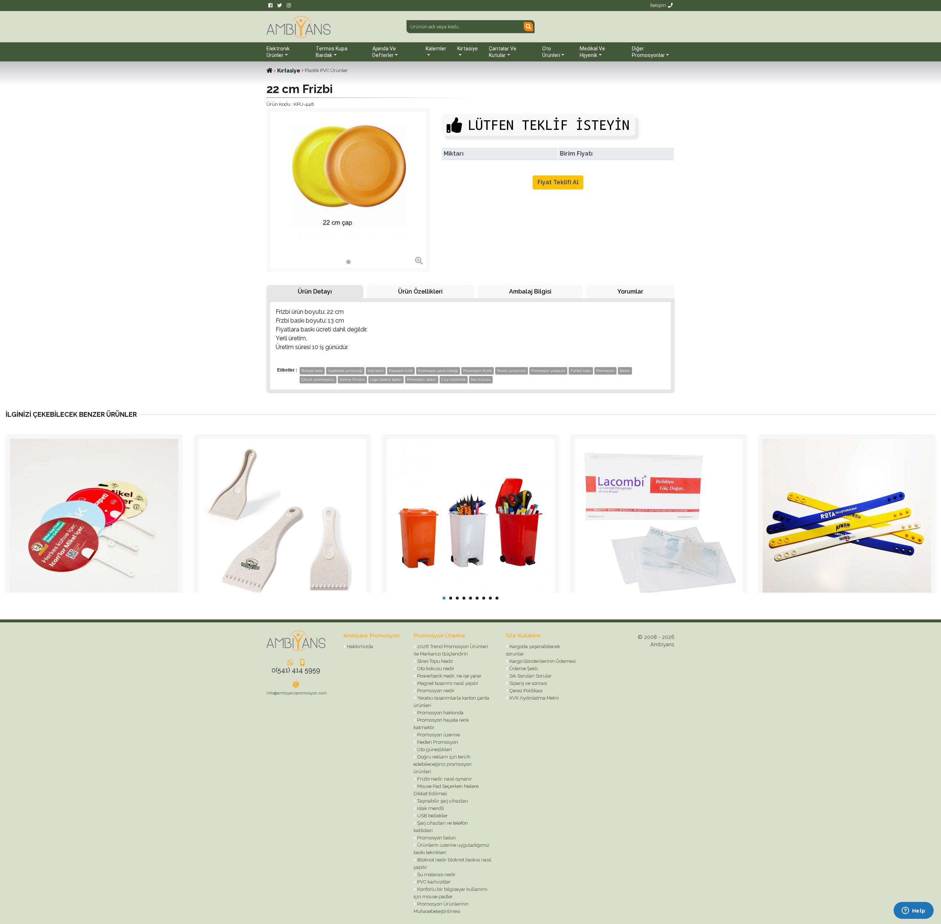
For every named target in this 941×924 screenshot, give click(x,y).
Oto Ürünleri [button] (551, 52)
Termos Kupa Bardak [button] (331, 52)
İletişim (658, 5)
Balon (625, 371)
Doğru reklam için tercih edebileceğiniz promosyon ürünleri (443, 764)
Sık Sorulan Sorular (530, 676)
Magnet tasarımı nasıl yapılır (447, 683)
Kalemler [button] (436, 48)
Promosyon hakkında (440, 712)
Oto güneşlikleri (434, 749)
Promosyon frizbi (477, 371)
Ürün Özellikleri (420, 291)
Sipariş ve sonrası (527, 683)
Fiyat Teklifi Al (558, 182)
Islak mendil (430, 808)
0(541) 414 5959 (296, 670)
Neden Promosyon (437, 742)
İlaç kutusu (481, 379)
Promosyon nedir (435, 690)
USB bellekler (432, 815)
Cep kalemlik (453, 379)
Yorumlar (630, 291)
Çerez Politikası (525, 690)
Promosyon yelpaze (548, 371)
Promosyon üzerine (438, 735)
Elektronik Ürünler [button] (278, 52)
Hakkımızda (359, 646)
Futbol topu (580, 371)
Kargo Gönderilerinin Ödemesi (542, 661)
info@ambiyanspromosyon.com (296, 693)
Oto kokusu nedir (435, 668)
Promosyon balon (421, 379)
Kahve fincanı (352, 379)
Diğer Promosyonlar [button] (648, 52)
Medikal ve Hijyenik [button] (592, 52)
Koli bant (376, 371)
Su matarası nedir (436, 874)
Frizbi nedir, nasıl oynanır (444, 779)
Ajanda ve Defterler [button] (384, 52)
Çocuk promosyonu (317, 379)
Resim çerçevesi (511, 371)
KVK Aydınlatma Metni (533, 698)
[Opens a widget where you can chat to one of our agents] (913, 911)
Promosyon (605, 371)
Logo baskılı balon (386, 379)
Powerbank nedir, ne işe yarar (449, 676)
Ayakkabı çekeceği (345, 371)
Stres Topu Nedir (434, 661)
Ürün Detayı (315, 291)
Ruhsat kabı (312, 371)
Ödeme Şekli (523, 668)
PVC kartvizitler (433, 882)
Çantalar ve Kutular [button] (502, 52)
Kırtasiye (288, 71)
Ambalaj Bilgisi (530, 291)
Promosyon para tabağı (438, 371)
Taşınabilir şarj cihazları (442, 801)
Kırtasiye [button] (467, 48)
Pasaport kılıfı (401, 371)
